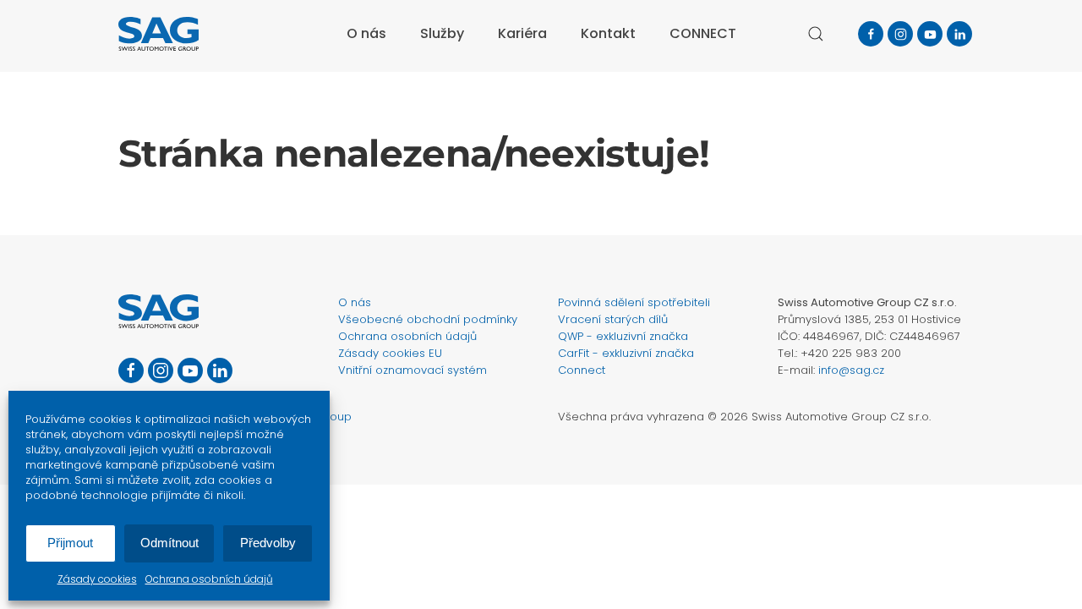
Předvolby (268, 542)
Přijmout (70, 542)
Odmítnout (169, 542)
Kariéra (522, 33)
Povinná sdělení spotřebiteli (634, 302)
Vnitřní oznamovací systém (412, 370)
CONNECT (702, 33)
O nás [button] (366, 33)
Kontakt (608, 33)
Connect (581, 370)
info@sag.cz (851, 370)
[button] (815, 34)
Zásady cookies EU (390, 353)
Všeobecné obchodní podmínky (427, 319)
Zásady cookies (97, 579)
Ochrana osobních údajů (209, 579)
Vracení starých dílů (613, 319)
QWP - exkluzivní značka (623, 336)
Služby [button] (442, 33)
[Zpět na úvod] (158, 34)
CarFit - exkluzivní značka (626, 353)
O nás (354, 302)
